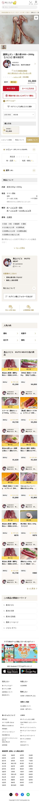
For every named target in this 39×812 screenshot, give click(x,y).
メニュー (36, 4)
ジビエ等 (13, 208)
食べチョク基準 (6, 688)
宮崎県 (4, 785)
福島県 (22, 758)
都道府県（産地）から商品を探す (13, 751)
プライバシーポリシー (8, 732)
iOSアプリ (23, 742)
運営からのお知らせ (8, 725)
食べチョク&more (25, 739)
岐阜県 (4, 769)
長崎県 (13, 782)
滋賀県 (4, 771)
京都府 (13, 771)
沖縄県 (22, 785)
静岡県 (13, 769)
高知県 (22, 780)
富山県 (31, 763)
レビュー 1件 (17, 77)
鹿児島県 (13, 785)
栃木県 (4, 760)
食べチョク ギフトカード (27, 735)
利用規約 (4, 728)
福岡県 (31, 780)
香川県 (4, 780)
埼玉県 (22, 760)
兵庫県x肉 (20, 227)
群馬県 (13, 760)
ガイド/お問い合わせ (8, 722)
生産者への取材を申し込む (28, 696)
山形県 (13, 758)
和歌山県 (13, 774)
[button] (19, 155)
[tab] (6, 140)
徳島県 (31, 777)
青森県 (13, 755)
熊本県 (22, 782)
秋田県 (4, 758)
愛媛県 (13, 780)
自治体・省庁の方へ (26, 709)
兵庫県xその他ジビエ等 (11, 234)
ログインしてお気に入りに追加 (21, 106)
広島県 (13, 777)
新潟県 (22, 763)
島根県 (31, 774)
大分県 (31, 782)
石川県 (4, 766)
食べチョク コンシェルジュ (28, 727)
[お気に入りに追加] (36, 18)
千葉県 (31, 760)
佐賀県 (4, 782)
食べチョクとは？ (7, 685)
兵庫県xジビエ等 (9, 231)
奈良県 (4, 774)
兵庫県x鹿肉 (22, 231)
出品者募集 (23, 685)
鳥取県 (22, 774)
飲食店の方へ (6, 695)
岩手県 (22, 755)
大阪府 (22, 771)
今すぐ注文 (11, 88)
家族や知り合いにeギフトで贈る (21, 96)
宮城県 (31, 755)
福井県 (13, 766)
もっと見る (20, 248)
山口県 (22, 777)
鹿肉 (20, 208)
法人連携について (25, 706)
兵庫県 (9, 217)
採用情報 (4, 745)
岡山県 (4, 777)
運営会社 (4, 719)
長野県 (31, 766)
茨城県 (31, 758)
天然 (5, 224)
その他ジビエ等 (25, 211)
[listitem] (11, 333)
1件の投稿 (25, 77)
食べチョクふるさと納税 (27, 719)
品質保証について (7, 692)
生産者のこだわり (10, 273)
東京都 (4, 763)
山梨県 (22, 766)
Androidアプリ (24, 745)
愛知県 (22, 769)
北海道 (4, 755)
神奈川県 (13, 763)
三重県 (31, 769)
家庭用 (17, 224)
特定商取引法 (6, 735)
